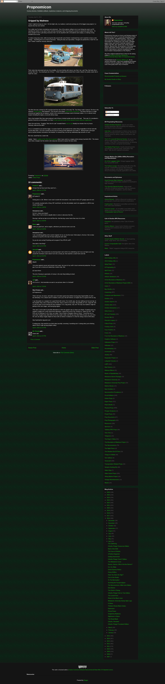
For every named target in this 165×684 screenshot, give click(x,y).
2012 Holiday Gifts (110, 258)
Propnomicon (39, 7)
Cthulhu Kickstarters (111, 308)
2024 (108, 497)
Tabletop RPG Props (111, 429)
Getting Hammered (114, 556)
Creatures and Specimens (112, 295)
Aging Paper (108, 264)
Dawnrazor (111, 608)
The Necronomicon (110, 445)
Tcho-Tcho (108, 432)
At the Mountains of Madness (113, 279)
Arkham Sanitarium (110, 276)
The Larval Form (113, 595)
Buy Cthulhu (108, 289)
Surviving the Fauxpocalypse (116, 582)
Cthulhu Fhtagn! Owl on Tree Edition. (119, 593)
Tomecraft (108, 461)
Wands (107, 482)
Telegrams (108, 436)
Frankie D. (36, 185)
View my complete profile (119, 26)
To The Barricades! (113, 580)
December (111, 520)
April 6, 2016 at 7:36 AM (39, 286)
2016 (108, 518)
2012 (108, 643)
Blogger (86, 680)
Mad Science (108, 367)
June (110, 536)
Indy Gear (108, 131)
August (110, 531)
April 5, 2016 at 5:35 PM (39, 229)
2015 (108, 636)
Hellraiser (107, 345)
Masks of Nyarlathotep (111, 373)
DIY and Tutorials (110, 314)
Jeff (34, 280)
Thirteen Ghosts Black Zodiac (117, 606)
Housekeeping (109, 348)
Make (106, 248)
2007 (108, 656)
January (111, 632)
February (111, 630)
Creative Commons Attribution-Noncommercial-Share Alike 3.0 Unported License (90, 669)
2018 (108, 513)
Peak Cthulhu (109, 404)
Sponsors (107, 426)
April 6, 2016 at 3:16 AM (39, 276)
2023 (108, 500)
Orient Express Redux (114, 569)
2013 (108, 641)
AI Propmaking (109, 267)
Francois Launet (109, 208)
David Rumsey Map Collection (114, 180)
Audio (106, 286)
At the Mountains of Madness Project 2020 (117, 283)
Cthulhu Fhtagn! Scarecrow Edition (118, 546)
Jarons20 (35, 249)
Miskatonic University (111, 379)
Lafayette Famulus (110, 361)
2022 (108, 502)
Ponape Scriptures (110, 411)
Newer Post (32, 348)
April (109, 541)
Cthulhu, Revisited (113, 621)
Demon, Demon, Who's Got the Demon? (120, 564)
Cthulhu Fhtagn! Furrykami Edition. (118, 624)
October (111, 525)
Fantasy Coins (109, 326)
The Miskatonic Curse (114, 562)
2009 (108, 651)
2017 (108, 515)
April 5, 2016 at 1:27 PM (39, 190)
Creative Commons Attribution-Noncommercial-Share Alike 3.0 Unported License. (120, 56)
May (109, 538)
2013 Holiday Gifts (110, 261)
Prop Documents (110, 417)
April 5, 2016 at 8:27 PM (39, 246)
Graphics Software (110, 339)
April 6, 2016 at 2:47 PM (39, 327)
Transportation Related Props (113, 464)
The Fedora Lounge (111, 166)
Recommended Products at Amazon (115, 76)
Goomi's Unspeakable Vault (113, 243)
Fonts (106, 333)
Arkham (107, 273)
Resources (108, 423)
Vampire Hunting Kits (111, 467)
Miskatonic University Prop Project (115, 383)
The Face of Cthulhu (114, 551)
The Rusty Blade (113, 619)
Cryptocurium (109, 204)
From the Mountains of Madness (114, 336)
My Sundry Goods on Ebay (113, 79)
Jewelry (107, 354)
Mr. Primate (36, 331)
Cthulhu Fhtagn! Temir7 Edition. (117, 559)
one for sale (69, 123)
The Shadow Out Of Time (112, 451)
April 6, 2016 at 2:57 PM (39, 336)
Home (64, 348)
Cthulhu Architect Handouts (113, 124)
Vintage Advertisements (112, 479)
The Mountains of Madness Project (115, 442)
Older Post (95, 348)
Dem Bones (111, 588)
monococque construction (72, 111)
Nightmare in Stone (114, 616)
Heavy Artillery (112, 572)
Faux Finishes (109, 329)
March (110, 627)
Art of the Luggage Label (112, 161)
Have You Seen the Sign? (115, 575)
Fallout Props (36, 177)
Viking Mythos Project (111, 476)
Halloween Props (110, 342)
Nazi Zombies (109, 389)
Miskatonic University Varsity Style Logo (120, 601)
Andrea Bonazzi (109, 199)
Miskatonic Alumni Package (113, 376)
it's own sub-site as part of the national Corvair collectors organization (72, 120)
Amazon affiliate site (122, 60)
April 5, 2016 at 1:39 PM (39, 207)
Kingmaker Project (110, 358)
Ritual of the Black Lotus (115, 598)
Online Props (108, 398)
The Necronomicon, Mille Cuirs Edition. (119, 585)
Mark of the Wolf (113, 549)
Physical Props (109, 408)
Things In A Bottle (110, 454)
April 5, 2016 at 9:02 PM (39, 256)
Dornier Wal (108, 317)
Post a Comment (35, 339)
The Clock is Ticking (114, 590)
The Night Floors (110, 448)
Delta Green (108, 311)
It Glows (110, 603)
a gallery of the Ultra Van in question (47, 139)
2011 (108, 646)
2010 (108, 649)
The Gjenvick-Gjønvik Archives (114, 186)
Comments (110, 115)
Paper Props (108, 401)
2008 (108, 654)
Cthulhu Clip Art (109, 301)
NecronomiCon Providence (113, 392)
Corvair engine (38, 111)
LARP (106, 364)
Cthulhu (107, 298)
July (109, 533)
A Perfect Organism (114, 554)
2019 (108, 510)
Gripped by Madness (114, 613)
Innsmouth (108, 351)
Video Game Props (110, 473)
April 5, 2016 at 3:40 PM (39, 220)
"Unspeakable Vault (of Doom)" (114, 212)
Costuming (108, 292)
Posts (109, 112)
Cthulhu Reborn (109, 226)
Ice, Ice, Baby (112, 567)
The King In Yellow (110, 439)
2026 (108, 492)
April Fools (108, 270)
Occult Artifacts (109, 395)
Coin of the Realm (113, 577)
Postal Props (108, 414)
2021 (108, 505)
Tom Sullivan (108, 458)
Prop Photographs (110, 420)
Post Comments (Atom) (67, 352)
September (111, 528)
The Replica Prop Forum (112, 147)
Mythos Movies (109, 386)
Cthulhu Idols (109, 305)
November (111, 523)
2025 (108, 495)
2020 (108, 508)
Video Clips (108, 470)
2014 (108, 638)
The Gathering (112, 543)
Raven (34, 224)
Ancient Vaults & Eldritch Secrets (114, 239)
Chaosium (108, 221)
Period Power (112, 611)
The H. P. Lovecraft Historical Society (116, 139)
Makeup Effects (109, 370)
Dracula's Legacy (110, 320)
